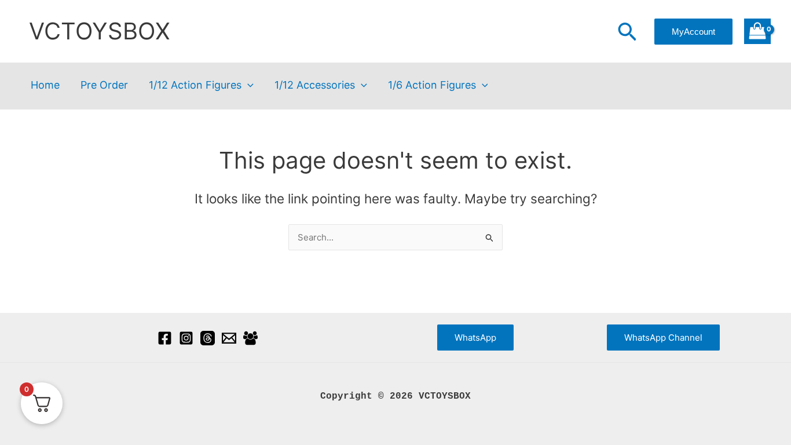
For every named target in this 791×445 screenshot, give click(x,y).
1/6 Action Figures (432, 85)
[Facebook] (165, 338)
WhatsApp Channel (663, 337)
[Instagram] (186, 338)
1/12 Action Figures (195, 85)
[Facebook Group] (250, 338)
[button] (627, 33)
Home (45, 85)
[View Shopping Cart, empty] (757, 32)
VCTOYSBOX (99, 31)
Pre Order (104, 85)
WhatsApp (475, 337)
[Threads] (207, 338)
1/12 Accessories (314, 85)
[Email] (229, 338)
